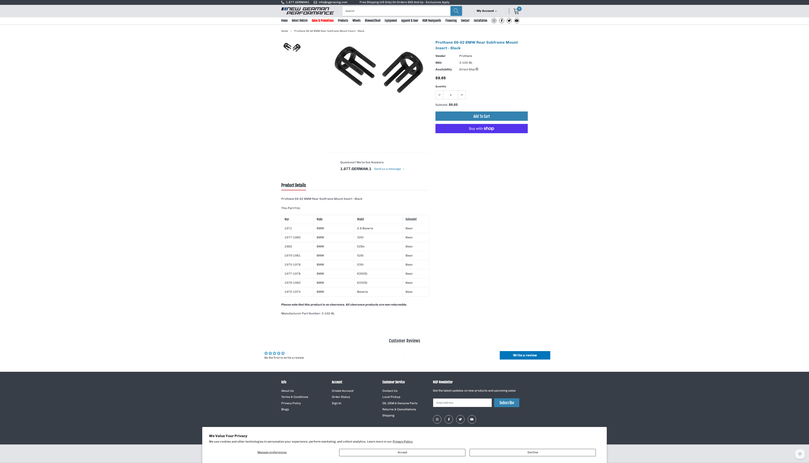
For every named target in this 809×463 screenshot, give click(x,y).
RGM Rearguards (431, 20)
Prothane (465, 56)
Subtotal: (441, 105)
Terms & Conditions (294, 397)
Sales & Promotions (323, 20)
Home (284, 20)
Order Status (341, 397)
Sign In (336, 403)
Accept (402, 452)
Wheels (356, 20)
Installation (480, 20)
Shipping (388, 415)
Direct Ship (467, 69)
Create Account (343, 391)
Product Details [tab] (293, 185)
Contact (465, 20)
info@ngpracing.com (333, 2)
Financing (451, 20)
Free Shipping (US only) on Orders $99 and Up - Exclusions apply (404, 2)
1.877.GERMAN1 (297, 2)
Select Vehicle (300, 20)
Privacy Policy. (403, 441)
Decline (533, 452)
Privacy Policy (291, 403)
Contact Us (390, 391)
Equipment (391, 20)
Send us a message (388, 169)
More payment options (481, 139)
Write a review (525, 355)
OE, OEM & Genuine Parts (400, 403)
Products (343, 20)
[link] (494, 20)
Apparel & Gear (409, 20)
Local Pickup (391, 397)
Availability (443, 69)
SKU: (438, 62)
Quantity (440, 86)
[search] (456, 11)
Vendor (440, 56)
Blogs (285, 409)
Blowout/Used (372, 20)
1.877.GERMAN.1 (355, 168)
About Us (287, 391)
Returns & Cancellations (399, 409)
